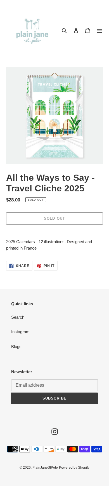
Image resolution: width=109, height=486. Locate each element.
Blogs (16, 346)
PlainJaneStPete (45, 467)
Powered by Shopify (74, 467)
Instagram (20, 331)
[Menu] (99, 30)
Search (17, 317)
